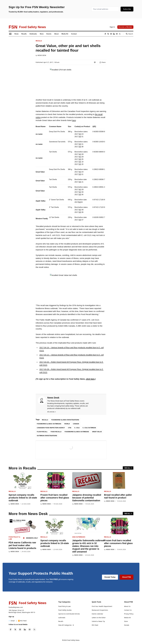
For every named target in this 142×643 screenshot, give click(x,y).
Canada (76, 424)
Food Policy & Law (64, 606)
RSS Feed (95, 625)
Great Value (97, 432)
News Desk (42, 55)
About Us (127, 606)
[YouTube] (117, 34)
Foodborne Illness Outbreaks (49, 424)
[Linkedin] (114, 34)
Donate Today (109, 577)
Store (126, 621)
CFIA (69, 428)
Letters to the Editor (99, 618)
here (74, 120)
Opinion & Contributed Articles (69, 614)
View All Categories (65, 625)
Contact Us (128, 610)
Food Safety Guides (65, 610)
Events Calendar (97, 614)
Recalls (39, 41)
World (67, 424)
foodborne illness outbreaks (77, 432)
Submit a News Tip (98, 621)
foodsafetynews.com (16, 607)
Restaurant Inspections (100, 610)
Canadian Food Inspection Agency (51, 428)
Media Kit (127, 618)
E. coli (77, 428)
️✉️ (12, 621)
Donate (126, 625)
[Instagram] (111, 34)
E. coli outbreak (89, 428)
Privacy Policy (128, 614)
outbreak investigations (47, 436)
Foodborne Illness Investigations (65, 420)
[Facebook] (105, 34)
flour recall (42, 432)
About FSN (126, 577)
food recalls (56, 432)
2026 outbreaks (78, 537)
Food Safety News (73, 640)
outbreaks (61, 618)
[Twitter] (108, 34)
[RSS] (120, 34)
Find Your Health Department (102, 606)
